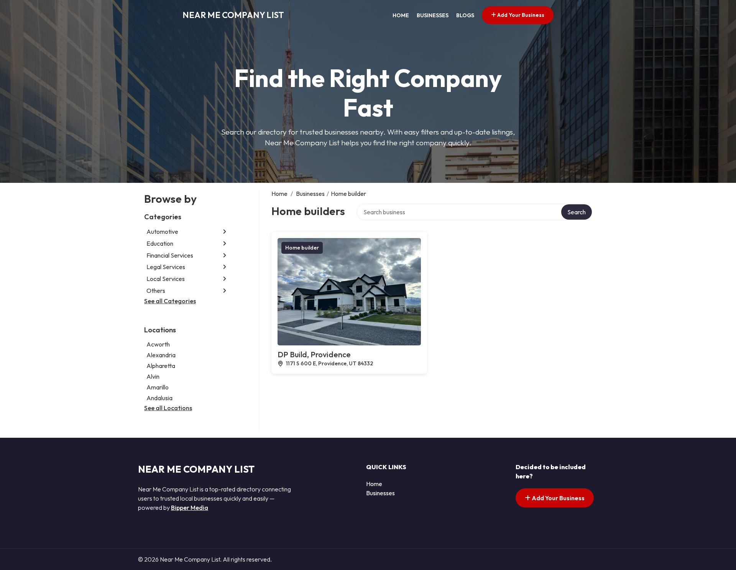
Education (159, 243)
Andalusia (159, 398)
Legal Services (165, 267)
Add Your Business (520, 14)
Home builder (302, 247)
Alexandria (161, 355)
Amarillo (157, 387)
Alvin (152, 376)
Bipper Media (189, 507)
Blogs (465, 15)
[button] (224, 232)
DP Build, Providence (314, 354)
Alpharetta (160, 366)
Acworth (158, 344)
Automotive (162, 231)
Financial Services (169, 255)
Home (401, 15)
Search (576, 212)
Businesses (433, 15)
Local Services (165, 279)
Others (155, 290)
